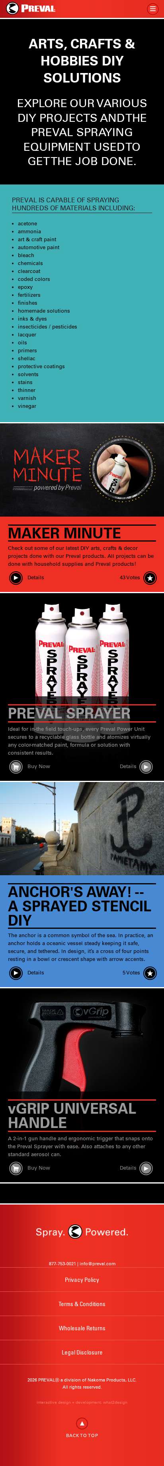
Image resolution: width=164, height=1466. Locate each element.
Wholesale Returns (82, 1328)
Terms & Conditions (82, 1303)
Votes (130, 577)
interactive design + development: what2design (82, 1402)
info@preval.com (97, 1263)
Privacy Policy (82, 1279)
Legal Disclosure (82, 1352)
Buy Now (38, 766)
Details (35, 577)
